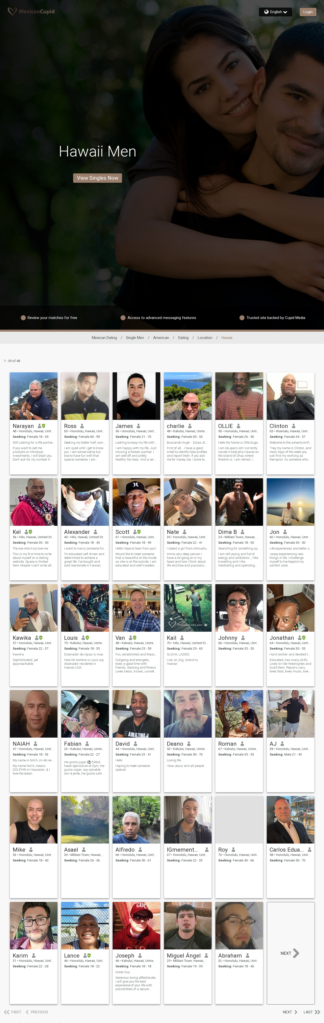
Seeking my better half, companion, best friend (85, 442)
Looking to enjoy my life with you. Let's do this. (136, 442)
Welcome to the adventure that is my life (291, 442)
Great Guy (122, 972)
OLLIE (225, 426)
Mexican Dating (104, 337)
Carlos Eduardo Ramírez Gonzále (287, 849)
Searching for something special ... (239, 548)
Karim (20, 955)
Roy (223, 849)
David (122, 743)
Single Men (135, 337)
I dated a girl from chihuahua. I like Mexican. (188, 548)
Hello (118, 760)
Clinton (279, 426)
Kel (17, 532)
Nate (173, 532)
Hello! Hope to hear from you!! (135, 548)
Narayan (23, 426)
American (161, 337)
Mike (19, 849)
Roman (227, 743)
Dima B (227, 532)
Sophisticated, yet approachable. (25, 662)
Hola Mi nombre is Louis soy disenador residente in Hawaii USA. (84, 663)
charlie (175, 426)
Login (308, 12)
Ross (70, 426)
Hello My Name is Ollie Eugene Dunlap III (239, 442)
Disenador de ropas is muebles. (85, 654)
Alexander (77, 532)
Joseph (124, 955)
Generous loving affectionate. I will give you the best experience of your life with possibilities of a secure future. (135, 983)
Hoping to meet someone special (132, 767)
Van (120, 637)
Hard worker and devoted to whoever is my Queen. (291, 654)
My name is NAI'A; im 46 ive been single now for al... (34, 760)
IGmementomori (184, 849)
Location (205, 337)
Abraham (230, 955)
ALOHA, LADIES (178, 654)
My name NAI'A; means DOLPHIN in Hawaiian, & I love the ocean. (31, 769)
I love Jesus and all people (185, 766)
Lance (71, 955)
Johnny (227, 637)
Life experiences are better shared (291, 548)
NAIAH (21, 743)
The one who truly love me (30, 548)
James (124, 426)
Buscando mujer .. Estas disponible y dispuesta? (188, 442)
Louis (71, 637)
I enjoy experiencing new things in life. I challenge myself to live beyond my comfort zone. (287, 559)
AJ (273, 743)
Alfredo (125, 849)
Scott (122, 532)
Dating (183, 337)
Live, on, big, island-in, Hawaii (182, 662)
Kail (171, 637)
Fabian (73, 743)
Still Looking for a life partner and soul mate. (34, 442)
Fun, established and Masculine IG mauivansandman (136, 654)
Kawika (22, 637)
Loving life (174, 760)
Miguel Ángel (184, 955)
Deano (175, 743)
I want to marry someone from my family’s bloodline (85, 548)
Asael (71, 849)
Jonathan (282, 637)
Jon (274, 532)
